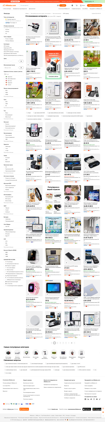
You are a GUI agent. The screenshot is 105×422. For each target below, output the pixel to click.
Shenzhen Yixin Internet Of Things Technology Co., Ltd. (34, 209)
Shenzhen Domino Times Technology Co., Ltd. (72, 105)
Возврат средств (68, 391)
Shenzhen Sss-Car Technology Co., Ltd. (34, 179)
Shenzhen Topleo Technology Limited (92, 107)
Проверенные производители (51, 384)
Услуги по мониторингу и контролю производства (31, 396)
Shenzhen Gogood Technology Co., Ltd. (53, 180)
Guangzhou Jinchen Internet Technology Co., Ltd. (72, 212)
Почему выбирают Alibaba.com (10, 383)
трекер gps (57, 369)
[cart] (77, 5)
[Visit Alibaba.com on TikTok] (100, 399)
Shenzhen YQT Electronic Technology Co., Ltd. (34, 305)
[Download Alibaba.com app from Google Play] (97, 409)
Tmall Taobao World (45, 415)
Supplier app (55, 409)
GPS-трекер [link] (66, 13)
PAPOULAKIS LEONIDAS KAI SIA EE (34, 240)
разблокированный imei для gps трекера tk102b (41, 369)
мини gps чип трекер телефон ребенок (36, 115)
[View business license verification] (65, 420)
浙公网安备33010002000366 (75, 419)
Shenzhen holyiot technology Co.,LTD (53, 148)
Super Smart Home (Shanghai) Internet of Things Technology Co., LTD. (92, 243)
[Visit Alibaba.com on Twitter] (91, 399)
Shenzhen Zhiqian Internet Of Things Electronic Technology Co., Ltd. (72, 146)
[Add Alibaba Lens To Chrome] (24, 409)
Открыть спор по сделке (70, 388)
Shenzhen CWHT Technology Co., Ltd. (92, 210)
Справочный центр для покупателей (72, 383)
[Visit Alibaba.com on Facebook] (85, 399)
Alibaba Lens (10, 409)
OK (21, 61)
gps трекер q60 (24, 369)
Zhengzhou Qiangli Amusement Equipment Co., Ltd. (92, 77)
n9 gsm (29, 112)
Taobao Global (58, 415)
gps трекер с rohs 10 (76, 363)
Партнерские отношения (90, 393)
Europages (73, 415)
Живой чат (66, 385)
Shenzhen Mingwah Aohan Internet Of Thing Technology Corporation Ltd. (72, 75)
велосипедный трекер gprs (37, 363)
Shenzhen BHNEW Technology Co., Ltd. (34, 149)
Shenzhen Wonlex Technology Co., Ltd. (92, 149)
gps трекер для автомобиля (69, 369)
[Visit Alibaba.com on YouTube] (97, 399)
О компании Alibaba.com (9, 380)
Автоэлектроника (57, 13)
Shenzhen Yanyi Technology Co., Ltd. (53, 44)
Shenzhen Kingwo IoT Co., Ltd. (32, 42)
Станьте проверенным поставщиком (93, 391)
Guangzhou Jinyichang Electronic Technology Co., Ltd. (72, 180)
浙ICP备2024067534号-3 (89, 419)
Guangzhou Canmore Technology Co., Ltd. (92, 275)
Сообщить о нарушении (69, 397)
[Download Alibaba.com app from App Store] (86, 409)
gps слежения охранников (68, 366)
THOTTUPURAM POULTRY (70, 241)
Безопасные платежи (28, 383)
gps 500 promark (81, 366)
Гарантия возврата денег (29, 385)
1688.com (38, 415)
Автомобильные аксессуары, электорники (41, 13)
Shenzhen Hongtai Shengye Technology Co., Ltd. (92, 179)
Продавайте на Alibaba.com (91, 383)
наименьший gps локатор (11, 369)
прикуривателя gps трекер (53, 115)
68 (71, 342)
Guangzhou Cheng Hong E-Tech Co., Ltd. (53, 274)
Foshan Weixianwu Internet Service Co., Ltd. (34, 77)
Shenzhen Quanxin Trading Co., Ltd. (34, 275)
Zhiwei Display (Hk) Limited (70, 306)
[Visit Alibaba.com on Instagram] (94, 399)
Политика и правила (28, 399)
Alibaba (27, 13)
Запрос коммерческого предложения (52, 387)
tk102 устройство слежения (84, 369)
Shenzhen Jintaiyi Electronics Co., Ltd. (92, 45)
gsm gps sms (48, 119)
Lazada (52, 415)
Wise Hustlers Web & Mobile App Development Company (53, 241)
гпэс (95, 369)
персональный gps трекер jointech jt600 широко (73, 115)
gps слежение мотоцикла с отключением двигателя (17, 363)
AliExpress (32, 415)
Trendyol (68, 415)
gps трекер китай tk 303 (40, 112)
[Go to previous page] (51, 343)
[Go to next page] (74, 343)
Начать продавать (89, 385)
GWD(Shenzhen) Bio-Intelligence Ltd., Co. (34, 107)
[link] (103, 408)
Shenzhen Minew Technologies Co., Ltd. (53, 107)
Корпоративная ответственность (10, 388)
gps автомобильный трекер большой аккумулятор (57, 363)
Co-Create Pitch (6, 385)
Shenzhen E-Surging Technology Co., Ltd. (72, 273)
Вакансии (5, 391)
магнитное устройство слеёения (34, 119)
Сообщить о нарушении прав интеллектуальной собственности (72, 394)
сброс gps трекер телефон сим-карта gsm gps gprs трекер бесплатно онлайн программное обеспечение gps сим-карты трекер (32, 366)
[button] (58, 5)
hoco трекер (8, 373)
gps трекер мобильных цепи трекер (56, 112)
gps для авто (89, 115)
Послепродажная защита (29, 392)
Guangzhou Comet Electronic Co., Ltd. (72, 44)
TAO (64, 415)
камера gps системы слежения (74, 112)
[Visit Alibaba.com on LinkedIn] (88, 399)
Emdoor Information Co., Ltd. (51, 306)
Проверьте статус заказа (90, 388)
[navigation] (14, 178)
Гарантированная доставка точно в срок (31, 389)
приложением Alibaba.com (74, 409)
